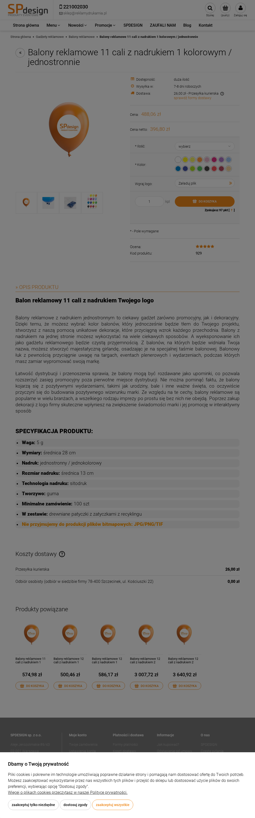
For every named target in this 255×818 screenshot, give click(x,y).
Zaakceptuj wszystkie (112, 805)
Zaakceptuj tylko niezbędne (33, 805)
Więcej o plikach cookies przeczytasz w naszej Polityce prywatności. (68, 792)
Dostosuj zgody (75, 805)
